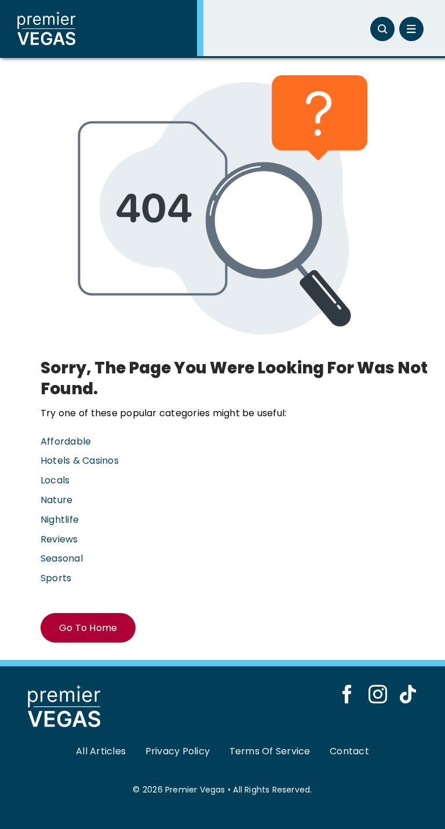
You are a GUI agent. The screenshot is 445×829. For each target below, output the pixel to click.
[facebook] (347, 694)
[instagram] (378, 694)
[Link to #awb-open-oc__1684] (411, 29)
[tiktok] (408, 694)
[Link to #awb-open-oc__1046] (382, 29)
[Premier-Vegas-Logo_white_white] (46, 15)
